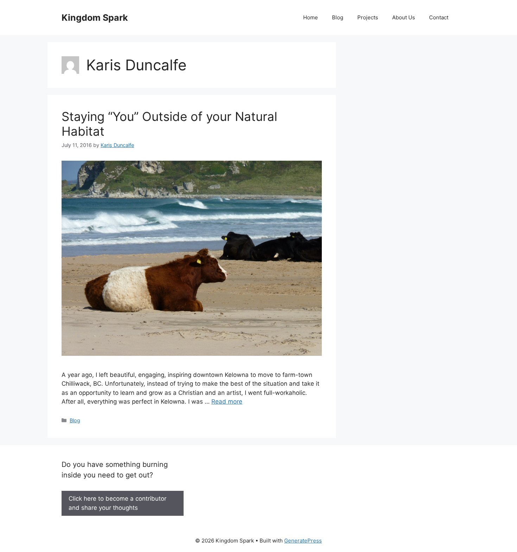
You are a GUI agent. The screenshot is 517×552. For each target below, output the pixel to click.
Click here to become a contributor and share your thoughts (117, 503)
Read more (226, 401)
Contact (438, 17)
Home (310, 17)
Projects (367, 17)
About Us (403, 17)
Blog (337, 17)
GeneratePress (303, 540)
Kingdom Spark (95, 17)
